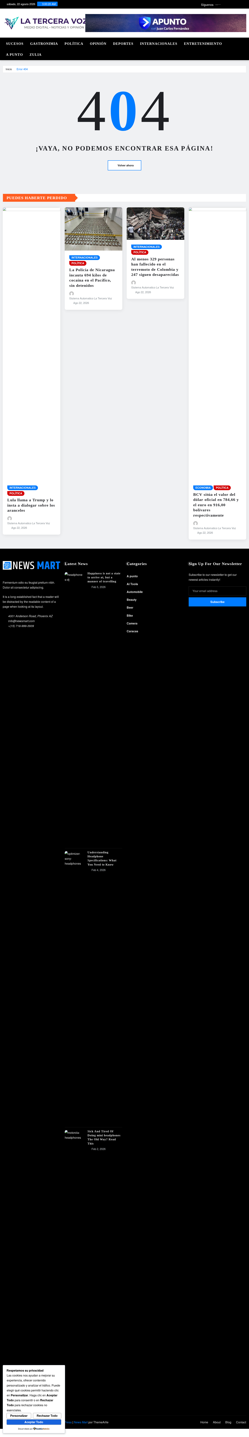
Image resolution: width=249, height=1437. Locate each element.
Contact (241, 1422)
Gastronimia (44, 44)
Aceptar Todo (33, 1422)
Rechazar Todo (47, 1415)
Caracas (132, 631)
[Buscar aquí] (245, 43)
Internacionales (158, 44)
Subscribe (217, 602)
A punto (14, 54)
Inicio (9, 69)
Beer (130, 607)
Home (204, 1422)
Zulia (36, 54)
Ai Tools (132, 584)
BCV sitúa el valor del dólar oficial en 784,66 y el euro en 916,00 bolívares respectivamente (216, 505)
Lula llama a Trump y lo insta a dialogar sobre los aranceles (31, 505)
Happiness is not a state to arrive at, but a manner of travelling (103, 577)
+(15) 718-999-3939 (21, 626)
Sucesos (15, 44)
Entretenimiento (203, 44)
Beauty (132, 600)
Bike (130, 615)
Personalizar (19, 1415)
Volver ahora (126, 165)
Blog (228, 1422)
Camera (132, 623)
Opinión (98, 44)
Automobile (135, 592)
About (217, 1422)
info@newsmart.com (21, 621)
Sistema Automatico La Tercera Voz (28, 523)
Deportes (123, 44)
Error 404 (22, 69)
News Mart (81, 1422)
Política (74, 44)
